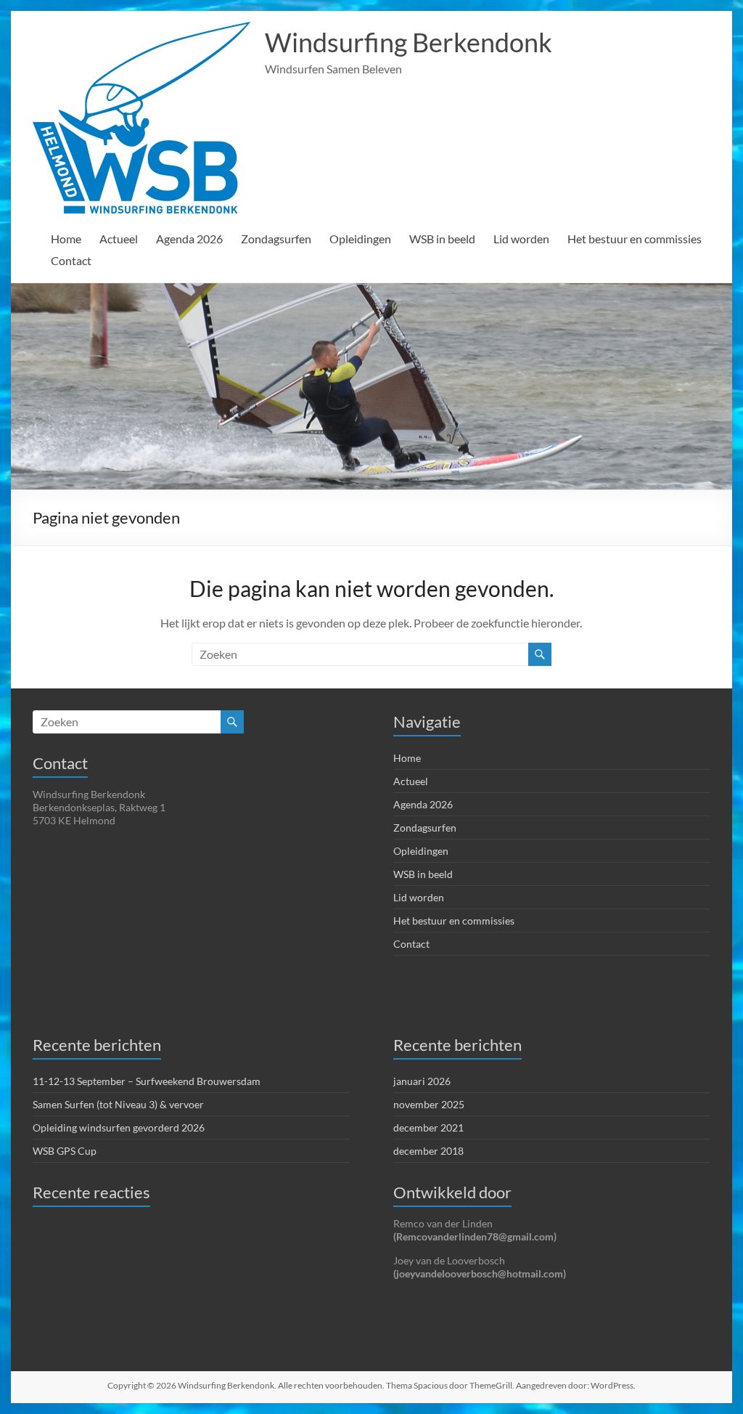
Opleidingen (360, 238)
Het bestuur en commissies (634, 238)
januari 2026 (422, 1081)
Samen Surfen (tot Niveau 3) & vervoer (118, 1104)
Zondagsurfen (276, 238)
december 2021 (428, 1127)
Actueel (118, 238)
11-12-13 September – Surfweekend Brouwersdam (146, 1081)
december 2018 (428, 1151)
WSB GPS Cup (65, 1151)
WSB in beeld (442, 238)
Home (66, 238)
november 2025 (428, 1104)
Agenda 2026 (189, 238)
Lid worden (521, 238)
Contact (71, 260)
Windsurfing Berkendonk (408, 42)
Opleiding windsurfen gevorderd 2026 (119, 1127)
